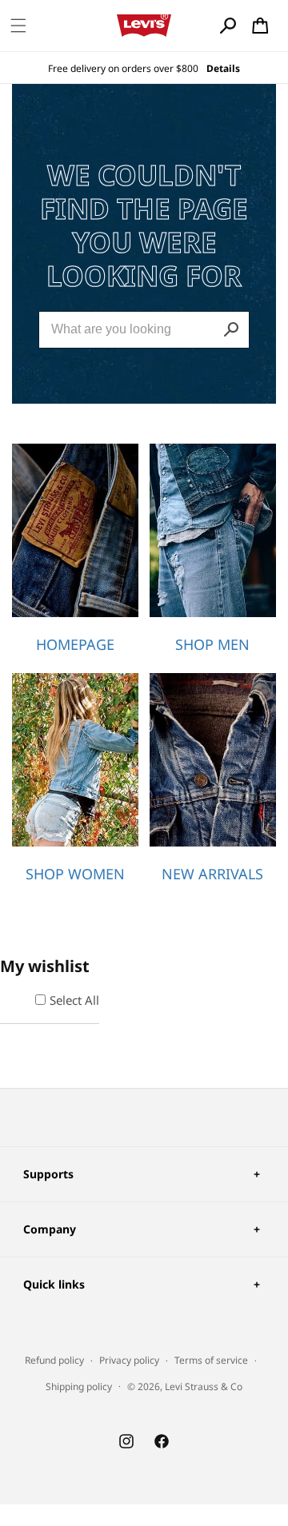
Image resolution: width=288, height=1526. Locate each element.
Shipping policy (79, 1386)
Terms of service (211, 1360)
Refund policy (54, 1360)
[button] (18, 26)
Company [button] (49, 1229)
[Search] (231, 329)
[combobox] (144, 330)
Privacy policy (129, 1360)
